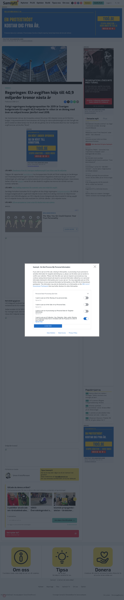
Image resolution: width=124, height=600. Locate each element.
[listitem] (62, 294)
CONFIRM (48, 326)
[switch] (86, 298)
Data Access (62, 333)
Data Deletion (51, 333)
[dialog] (62, 300)
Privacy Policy (73, 333)
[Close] (95, 267)
